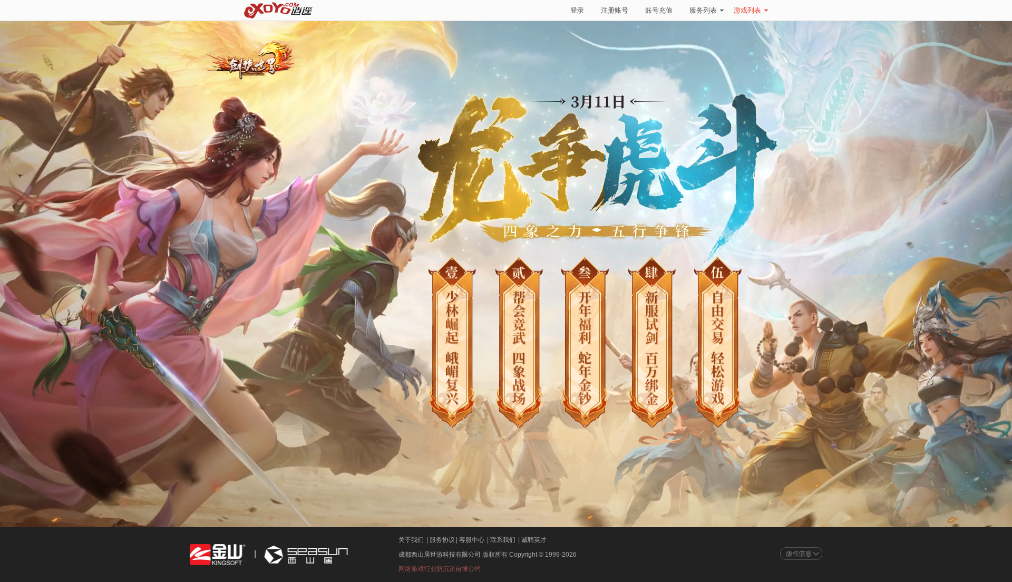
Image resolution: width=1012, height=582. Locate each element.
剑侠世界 (250, 61)
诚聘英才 (534, 540)
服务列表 (703, 10)
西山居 (304, 555)
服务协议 (442, 540)
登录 (577, 10)
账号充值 (659, 10)
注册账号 (614, 10)
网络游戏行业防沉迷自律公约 (439, 569)
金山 (218, 555)
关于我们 (411, 540)
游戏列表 (747, 10)
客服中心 (471, 540)
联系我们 (502, 540)
